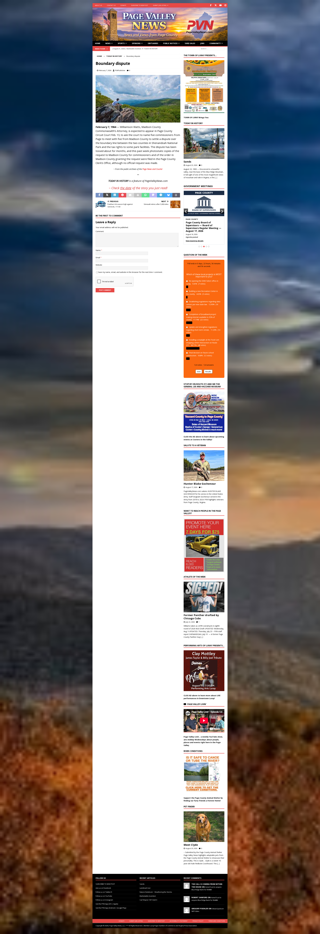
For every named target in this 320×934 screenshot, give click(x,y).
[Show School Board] (206, 243)
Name (98, 250)
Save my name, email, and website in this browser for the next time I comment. (130, 272)
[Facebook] (210, 5)
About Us (98, 5)
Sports (121, 43)
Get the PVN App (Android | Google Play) (111, 905)
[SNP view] (138, 120)
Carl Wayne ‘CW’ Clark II (148, 897)
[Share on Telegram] (161, 195)
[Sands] (204, 143)
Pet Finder (189, 803)
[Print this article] (138, 195)
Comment (100, 231)
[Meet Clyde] (204, 824)
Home (97, 43)
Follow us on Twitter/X (104, 889)
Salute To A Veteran (195, 442)
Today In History (193, 123)
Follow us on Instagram (104, 897)
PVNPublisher (120, 70)
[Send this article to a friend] (130, 195)
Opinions (136, 43)
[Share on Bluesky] (168, 195)
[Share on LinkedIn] (115, 195)
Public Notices (170, 43)
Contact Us (111, 5)
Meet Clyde (191, 842)
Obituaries (153, 43)
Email (98, 257)
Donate (123, 5)
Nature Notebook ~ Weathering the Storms (156, 889)
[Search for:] (211, 48)
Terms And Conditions (216, 918)
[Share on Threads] (176, 195)
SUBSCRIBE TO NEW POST (139, 5)
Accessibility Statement (179, 918)
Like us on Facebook (103, 885)
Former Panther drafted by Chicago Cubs (201, 614)
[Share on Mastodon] (153, 195)
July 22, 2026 (190, 619)
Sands (187, 161)
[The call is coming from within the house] (187, 884)
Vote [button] (199, 368)
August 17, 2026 (191, 484)
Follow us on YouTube (104, 893)
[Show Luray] (199, 243)
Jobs (202, 43)
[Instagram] (225, 5)
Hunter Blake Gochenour (200, 481)
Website (99, 265)
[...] (216, 177)
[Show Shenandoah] (201, 243)
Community (215, 43)
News (107, 43)
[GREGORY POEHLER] (187, 909)
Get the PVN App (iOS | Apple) (107, 901)
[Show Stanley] (208, 243)
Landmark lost (145, 885)
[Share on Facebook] (99, 195)
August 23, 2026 (191, 165)
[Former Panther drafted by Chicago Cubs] (204, 594)
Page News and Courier (152, 169)
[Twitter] (215, 5)
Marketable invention (148, 893)
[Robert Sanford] (187, 898)
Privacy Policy (197, 918)
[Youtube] (220, 5)
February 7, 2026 (105, 70)
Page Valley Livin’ (196, 701)
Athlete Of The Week (195, 574)
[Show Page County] (204, 243)
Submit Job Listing (159, 5)
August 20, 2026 (191, 845)
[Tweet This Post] (107, 195)
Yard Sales (190, 43)
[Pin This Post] (122, 195)
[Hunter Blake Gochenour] (204, 462)
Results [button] (208, 368)
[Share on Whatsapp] (145, 195)
